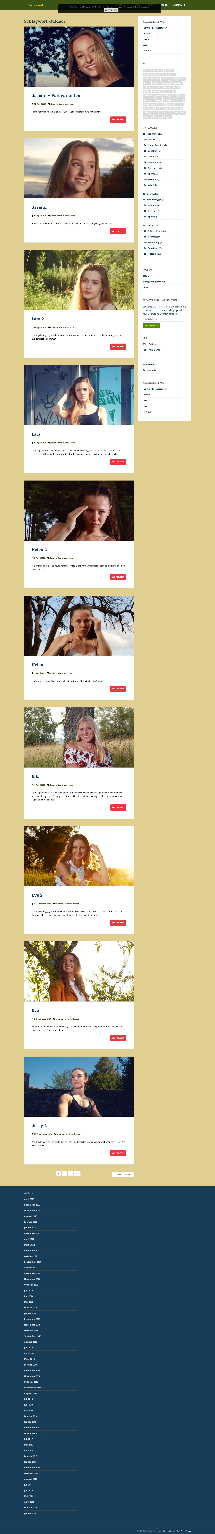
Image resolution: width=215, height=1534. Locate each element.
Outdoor (148, 100)
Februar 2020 (30, 1307)
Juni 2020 (28, 1296)
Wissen (167, 117)
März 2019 (29, 1359)
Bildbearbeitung (151, 78)
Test (169, 112)
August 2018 (30, 1393)
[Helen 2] (79, 511)
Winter (158, 117)
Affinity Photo (155, 231)
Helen (37, 664)
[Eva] (79, 971)
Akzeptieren (111, 10)
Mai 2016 (28, 1496)
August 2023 (30, 1216)
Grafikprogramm (162, 87)
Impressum (149, 364)
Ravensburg (149, 104)
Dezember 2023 (32, 1204)
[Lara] (79, 395)
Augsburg (157, 70)
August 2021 (30, 1267)
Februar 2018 (30, 1416)
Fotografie (177, 83)
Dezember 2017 (32, 1427)
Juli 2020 (28, 1290)
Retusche (172, 104)
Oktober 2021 (31, 1256)
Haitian (175, 87)
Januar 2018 (30, 1421)
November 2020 (32, 1279)
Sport (146, 112)
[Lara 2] (79, 280)
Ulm (176, 112)
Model (173, 95)
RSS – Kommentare (153, 349)
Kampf (172, 91)
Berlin (161, 74)
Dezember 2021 (32, 1250)
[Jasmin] (79, 168)
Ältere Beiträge (122, 1174)
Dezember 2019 (32, 1319)
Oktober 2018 (31, 1381)
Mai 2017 (28, 1444)
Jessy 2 (39, 1125)
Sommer (158, 108)
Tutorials (153, 253)
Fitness (165, 83)
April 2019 (29, 1353)
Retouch (161, 104)
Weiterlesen (118, 119)
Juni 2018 (28, 1404)
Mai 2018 (28, 1410)
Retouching (153, 199)
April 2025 (29, 1199)
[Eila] (79, 737)
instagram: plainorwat (154, 281)
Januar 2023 (30, 1227)
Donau (182, 78)
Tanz (162, 112)
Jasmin (39, 207)
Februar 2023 (30, 1221)
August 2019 (30, 1341)
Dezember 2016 (32, 1467)
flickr (145, 287)
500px (146, 276)
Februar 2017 (30, 1456)
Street (155, 112)
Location (152, 150)
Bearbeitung (149, 74)
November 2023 (32, 1210)
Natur (181, 95)
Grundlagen (154, 236)
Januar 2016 (30, 1513)
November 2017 (32, 1433)
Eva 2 (37, 895)
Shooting (148, 108)
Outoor (157, 100)
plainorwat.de (178, 5)
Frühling (148, 87)
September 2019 (32, 1336)
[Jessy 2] (79, 1087)
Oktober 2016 (31, 1473)
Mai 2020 (28, 1301)
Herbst (147, 91)
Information (153, 194)
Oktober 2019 (31, 1330)
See (181, 104)
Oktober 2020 (31, 1284)
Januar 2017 (30, 1461)
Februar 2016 (30, 1507)
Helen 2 (39, 549)
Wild (182, 112)
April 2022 (29, 1239)
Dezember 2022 (32, 1233)
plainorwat (34, 5)
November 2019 (32, 1324)
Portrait (180, 100)
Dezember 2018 (32, 1370)
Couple (173, 78)
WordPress (186, 1531)
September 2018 (32, 1387)
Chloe (164, 78)
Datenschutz (149, 370)
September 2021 (32, 1261)
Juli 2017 (28, 1439)
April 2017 (29, 1450)
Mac (159, 95)
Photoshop (169, 100)
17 (77, 1173)
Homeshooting (160, 91)
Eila (35, 776)
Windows (148, 117)
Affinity (147, 70)
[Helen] (79, 626)
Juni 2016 (28, 1490)
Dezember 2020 (32, 1273)
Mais (166, 95)
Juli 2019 (28, 1347)
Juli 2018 (28, 1399)
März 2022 (29, 1244)
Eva (35, 1010)
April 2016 (29, 1501)
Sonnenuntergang (173, 108)
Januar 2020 (30, 1313)
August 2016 (30, 1479)
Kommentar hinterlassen (63, 104)
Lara (36, 434)
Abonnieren (151, 325)
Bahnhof (169, 70)
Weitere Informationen (141, 7)
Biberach (170, 74)
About (164, 5)
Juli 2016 (28, 1484)
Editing (147, 83)
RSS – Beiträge (150, 344)
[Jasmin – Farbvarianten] (79, 57)
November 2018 (32, 1376)
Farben (156, 83)
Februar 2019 (30, 1364)
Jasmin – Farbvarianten (56, 95)
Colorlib (166, 1531)
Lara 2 (38, 319)
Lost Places (149, 95)
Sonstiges (153, 248)
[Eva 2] (79, 856)
